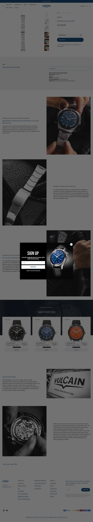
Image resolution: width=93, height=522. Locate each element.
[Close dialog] (71, 244)
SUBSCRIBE (33, 267)
